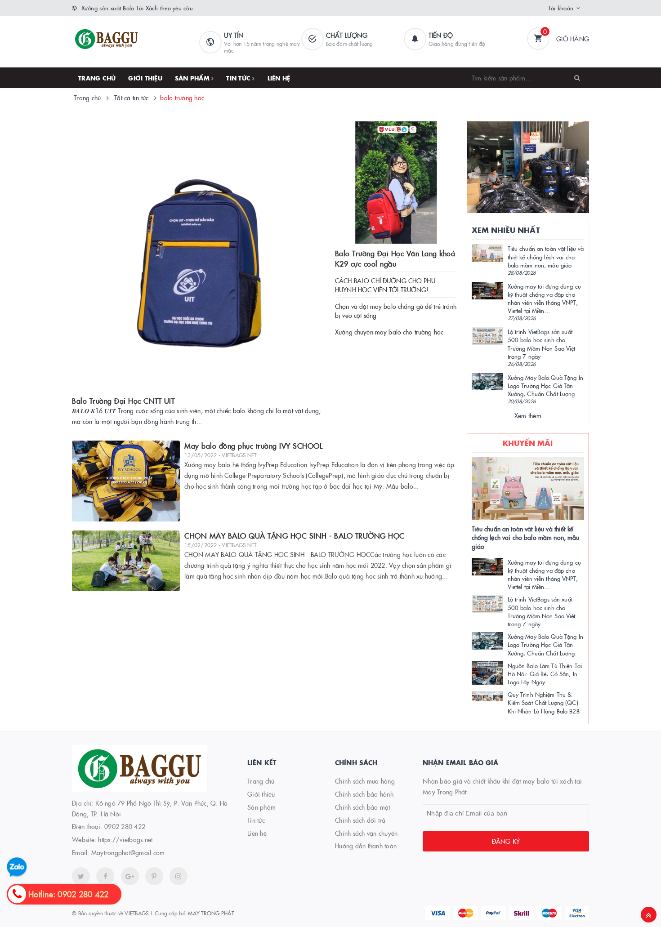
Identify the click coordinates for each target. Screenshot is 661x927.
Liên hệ (279, 78)
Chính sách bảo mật (362, 806)
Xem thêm (527, 415)
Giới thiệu (145, 78)
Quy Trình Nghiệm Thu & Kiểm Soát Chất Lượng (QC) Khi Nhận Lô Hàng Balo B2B (544, 702)
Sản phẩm (193, 78)
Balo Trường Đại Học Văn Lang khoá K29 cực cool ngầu (395, 258)
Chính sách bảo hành (364, 793)
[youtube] (154, 876)
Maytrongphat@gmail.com (128, 852)
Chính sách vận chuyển (366, 833)
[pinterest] (179, 876)
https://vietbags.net (125, 839)
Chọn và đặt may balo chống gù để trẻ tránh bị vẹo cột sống (395, 311)
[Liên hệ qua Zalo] (17, 867)
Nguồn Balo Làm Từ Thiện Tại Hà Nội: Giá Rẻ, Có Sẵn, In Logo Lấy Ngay (545, 673)
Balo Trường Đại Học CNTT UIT (123, 401)
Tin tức (239, 78)
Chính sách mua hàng (365, 780)
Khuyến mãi (528, 443)
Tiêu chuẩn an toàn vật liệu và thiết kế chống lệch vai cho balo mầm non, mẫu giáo (546, 256)
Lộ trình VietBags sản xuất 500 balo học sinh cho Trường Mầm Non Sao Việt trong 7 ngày (542, 343)
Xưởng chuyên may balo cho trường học (389, 331)
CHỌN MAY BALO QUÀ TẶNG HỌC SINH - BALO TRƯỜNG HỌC (294, 535)
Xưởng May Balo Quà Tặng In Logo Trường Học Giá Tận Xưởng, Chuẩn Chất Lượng (545, 385)
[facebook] (105, 876)
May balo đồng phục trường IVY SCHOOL (253, 445)
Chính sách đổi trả (360, 820)
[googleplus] (130, 876)
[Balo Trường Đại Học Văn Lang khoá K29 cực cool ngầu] (396, 182)
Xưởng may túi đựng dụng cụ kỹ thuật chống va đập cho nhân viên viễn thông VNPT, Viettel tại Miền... (544, 298)
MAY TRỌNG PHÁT (211, 913)
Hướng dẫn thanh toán (366, 845)
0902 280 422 (124, 826)
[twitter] (81, 876)
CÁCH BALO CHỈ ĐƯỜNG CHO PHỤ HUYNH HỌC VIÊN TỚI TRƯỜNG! (385, 285)
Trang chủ (97, 78)
